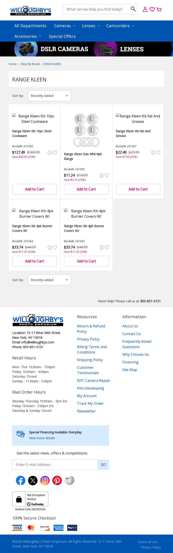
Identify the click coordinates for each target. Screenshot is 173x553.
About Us (130, 326)
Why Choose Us (135, 354)
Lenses (89, 25)
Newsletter (86, 411)
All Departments (30, 25)
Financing (130, 362)
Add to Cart (34, 189)
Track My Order (90, 403)
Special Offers (62, 36)
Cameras (63, 25)
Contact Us (131, 333)
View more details (42, 438)
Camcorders (118, 25)
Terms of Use (147, 542)
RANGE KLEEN (52, 64)
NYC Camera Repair (93, 380)
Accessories (26, 36)
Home (13, 64)
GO (103, 464)
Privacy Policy (88, 339)
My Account (87, 395)
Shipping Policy (90, 359)
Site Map (129, 369)
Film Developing (90, 388)
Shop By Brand (30, 64)
